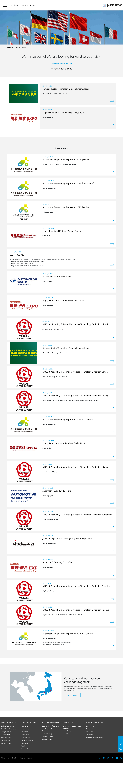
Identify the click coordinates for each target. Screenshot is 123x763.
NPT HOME (11, 47)
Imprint (14, 758)
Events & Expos (21, 47)
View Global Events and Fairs (61, 64)
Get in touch (72, 695)
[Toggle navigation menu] (5, 5)
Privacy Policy (5, 758)
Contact (22, 758)
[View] (112, 101)
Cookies (29, 758)
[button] (11, 5)
